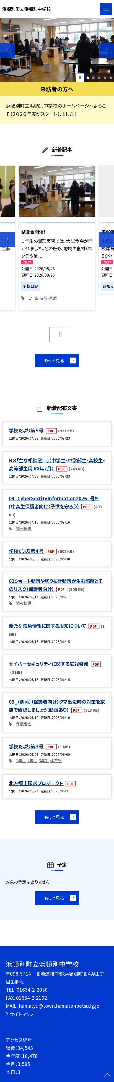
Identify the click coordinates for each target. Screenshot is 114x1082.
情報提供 (24, 528)
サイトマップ (22, 1013)
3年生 (44, 760)
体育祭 (56, 760)
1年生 (34, 298)
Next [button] (106, 50)
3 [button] (99, 77)
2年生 (32, 760)
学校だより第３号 (27, 746)
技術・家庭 (48, 298)
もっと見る (54, 360)
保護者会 (24, 723)
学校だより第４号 (27, 550)
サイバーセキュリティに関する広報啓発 (49, 663)
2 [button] (93, 77)
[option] (57, 50)
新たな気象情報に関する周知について (48, 625)
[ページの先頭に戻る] (107, 1075)
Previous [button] (7, 50)
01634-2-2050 (32, 989)
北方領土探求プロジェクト (36, 783)
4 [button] (104, 77)
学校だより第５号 (27, 430)
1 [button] (87, 77)
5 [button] (110, 77)
